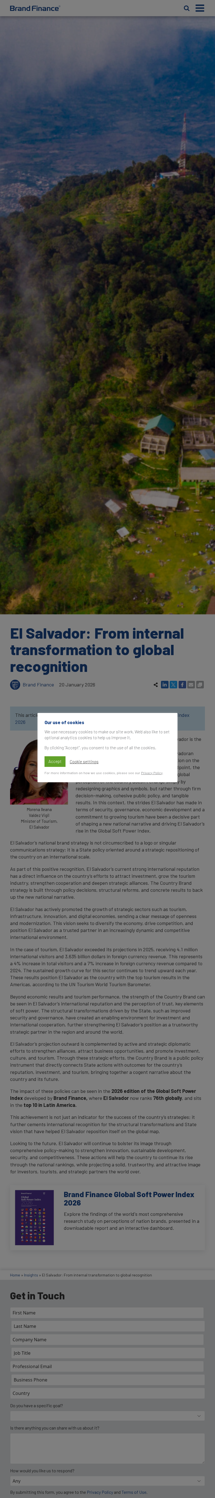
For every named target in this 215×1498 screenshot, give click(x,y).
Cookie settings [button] (84, 761)
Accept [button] (55, 761)
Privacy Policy (151, 773)
